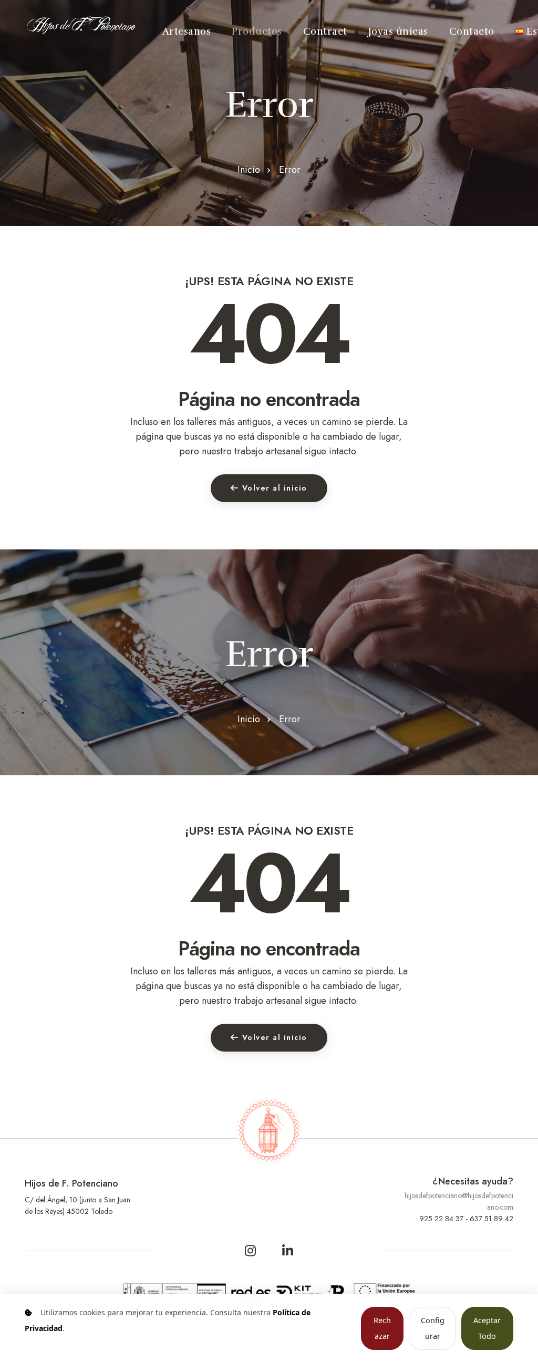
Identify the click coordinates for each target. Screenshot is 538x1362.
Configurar (432, 1328)
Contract (325, 31)
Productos (257, 31)
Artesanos (186, 31)
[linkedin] (288, 1250)
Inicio (248, 169)
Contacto (471, 31)
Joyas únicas (398, 31)
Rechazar (382, 1328)
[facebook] (250, 1250)
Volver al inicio (274, 488)
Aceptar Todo (487, 1328)
